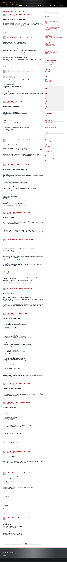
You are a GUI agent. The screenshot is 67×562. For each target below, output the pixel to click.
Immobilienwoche (41, 5)
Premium (35, 5)
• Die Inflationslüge (47, 43)
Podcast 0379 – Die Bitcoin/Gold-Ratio (17, 313)
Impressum (46, 155)
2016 (46, 103)
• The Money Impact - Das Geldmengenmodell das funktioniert (53, 37)
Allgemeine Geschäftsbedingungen (8, 552)
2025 (46, 88)
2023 (46, 91)
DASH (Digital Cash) (48, 141)
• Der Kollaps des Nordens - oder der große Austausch (52, 54)
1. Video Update (47, 115)
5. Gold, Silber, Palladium (48, 122)
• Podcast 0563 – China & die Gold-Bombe (51, 28)
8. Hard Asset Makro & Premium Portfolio (50, 127)
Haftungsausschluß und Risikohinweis (50, 158)
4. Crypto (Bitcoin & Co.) (48, 120)
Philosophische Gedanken (48, 151)
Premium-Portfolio (8, 280)
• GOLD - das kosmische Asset (49, 36)
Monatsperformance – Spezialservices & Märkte (20, 239)
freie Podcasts (47, 144)
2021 (46, 95)
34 (28, 543)
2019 (46, 98)
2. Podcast (46, 117)
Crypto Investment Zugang (50, 62)
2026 (46, 86)
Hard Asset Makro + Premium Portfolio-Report (19, 14)
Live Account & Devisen (50, 64)
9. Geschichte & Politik (48, 129)
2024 (46, 90)
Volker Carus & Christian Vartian (19, 11)
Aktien (55, 5)
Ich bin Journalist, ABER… (48, 146)
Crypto (51, 5)
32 (24, 543)
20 (18, 543)
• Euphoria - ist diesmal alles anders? (50, 45)
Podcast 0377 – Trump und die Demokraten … (19, 472)
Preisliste (47, 74)
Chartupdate (46, 139)
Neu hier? (30, 5)
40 (33, 543)
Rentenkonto (47, 69)
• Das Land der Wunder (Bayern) (49, 53)
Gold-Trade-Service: (6, 250)
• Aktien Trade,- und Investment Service (50, 34)
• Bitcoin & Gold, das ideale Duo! (49, 35)
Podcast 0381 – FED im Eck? (14, 101)
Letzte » (40, 543)
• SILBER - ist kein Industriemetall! (49, 46)
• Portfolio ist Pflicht (47, 29)
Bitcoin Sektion (48, 67)
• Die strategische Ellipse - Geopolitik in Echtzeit (51, 21)
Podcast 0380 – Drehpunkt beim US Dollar (18, 164)
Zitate (46, 76)
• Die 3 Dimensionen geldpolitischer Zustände (51, 38)
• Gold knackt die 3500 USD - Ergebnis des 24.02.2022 (52, 27)
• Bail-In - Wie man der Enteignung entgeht (51, 50)
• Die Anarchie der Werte (48, 51)
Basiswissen (47, 71)
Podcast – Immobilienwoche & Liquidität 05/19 (19, 71)
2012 (46, 110)
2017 (46, 101)
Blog (27, 5)
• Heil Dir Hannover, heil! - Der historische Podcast (52, 52)
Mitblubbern (46, 160)
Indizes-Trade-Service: (6, 251)
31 (22, 543)
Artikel (46, 134)
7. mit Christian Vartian (48, 125)
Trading (47, 5)
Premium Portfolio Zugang (50, 60)
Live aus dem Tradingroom (48, 149)
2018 (46, 100)
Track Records (60, 5)
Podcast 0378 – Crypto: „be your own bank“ (18, 402)
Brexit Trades (47, 137)
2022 (46, 93)
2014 (46, 106)
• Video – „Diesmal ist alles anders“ (50, 26)
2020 (46, 96)
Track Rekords (19, 259)
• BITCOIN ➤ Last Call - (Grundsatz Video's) (51, 30)
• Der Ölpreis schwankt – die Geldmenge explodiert (52, 23)
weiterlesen (5, 32)
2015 (46, 105)
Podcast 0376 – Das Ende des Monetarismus (19, 517)
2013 (46, 108)
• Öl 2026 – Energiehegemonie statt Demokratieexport (52, 22)
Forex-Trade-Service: (6, 252)
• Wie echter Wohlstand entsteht (49, 44)
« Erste (11, 543)
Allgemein (46, 132)
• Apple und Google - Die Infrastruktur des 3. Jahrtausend (53, 42)
